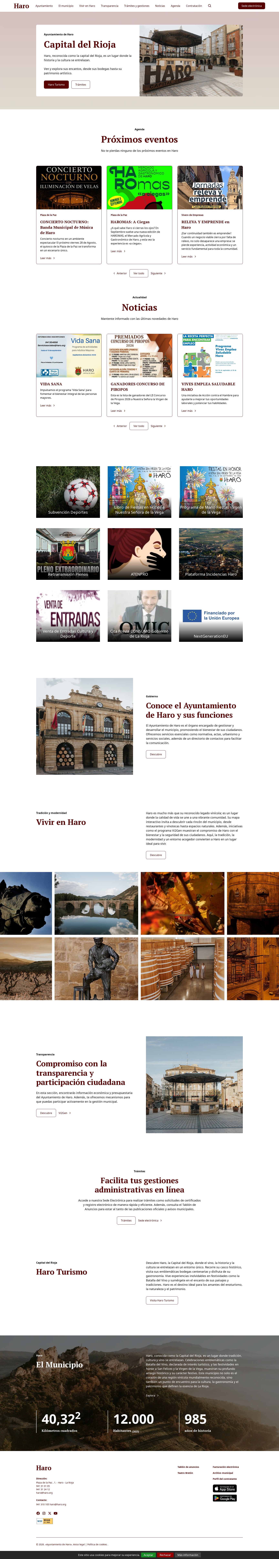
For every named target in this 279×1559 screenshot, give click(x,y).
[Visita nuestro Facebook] (38, 1513)
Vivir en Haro (87, 6)
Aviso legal (79, 1544)
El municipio (66, 6)
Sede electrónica (252, 6)
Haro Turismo (56, 84)
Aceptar (148, 1555)
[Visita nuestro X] (50, 1513)
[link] (45, 1521)
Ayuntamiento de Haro (58, 1544)
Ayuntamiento (44, 6)
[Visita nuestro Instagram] (44, 1513)
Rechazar (165, 1555)
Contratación (194, 6)
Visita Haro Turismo (162, 1300)
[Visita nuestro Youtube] (55, 1513)
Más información (187, 1555)
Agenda (175, 6)
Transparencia (109, 6)
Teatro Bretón (185, 1472)
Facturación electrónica (226, 1466)
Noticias (160, 6)
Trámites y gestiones (136, 6)
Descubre (156, 754)
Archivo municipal (223, 1472)
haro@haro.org (44, 1492)
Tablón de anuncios (188, 1466)
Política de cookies (97, 1544)
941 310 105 (42, 1504)
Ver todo (139, 273)
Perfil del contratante (225, 1478)
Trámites (80, 84)
